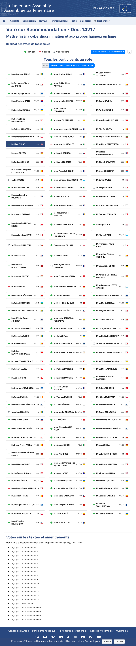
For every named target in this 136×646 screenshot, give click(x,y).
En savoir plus (92, 641)
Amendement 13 (31, 595)
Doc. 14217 (77, 542)
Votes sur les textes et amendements (108, 52)
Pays (62, 65)
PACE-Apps (107, 8)
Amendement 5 (30, 563)
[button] (129, 52)
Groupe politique (72, 65)
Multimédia (122, 630)
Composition (29, 20)
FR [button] (94, 8)
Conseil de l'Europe (18, 630)
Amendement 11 (30, 587)
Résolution (28, 603)
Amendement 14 (31, 599)
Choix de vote (87, 65)
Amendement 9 (30, 579)
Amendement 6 (30, 567)
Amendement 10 (31, 583)
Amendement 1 (30, 547)
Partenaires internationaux (73, 630)
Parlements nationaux (43, 630)
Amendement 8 (30, 575)
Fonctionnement (58, 20)
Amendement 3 (30, 555)
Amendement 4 (30, 559)
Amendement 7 (30, 571)
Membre (53, 65)
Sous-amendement (32, 607)
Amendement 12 (31, 591)
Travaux (43, 20)
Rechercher (103, 20)
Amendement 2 (30, 551)
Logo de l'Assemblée (101, 630)
